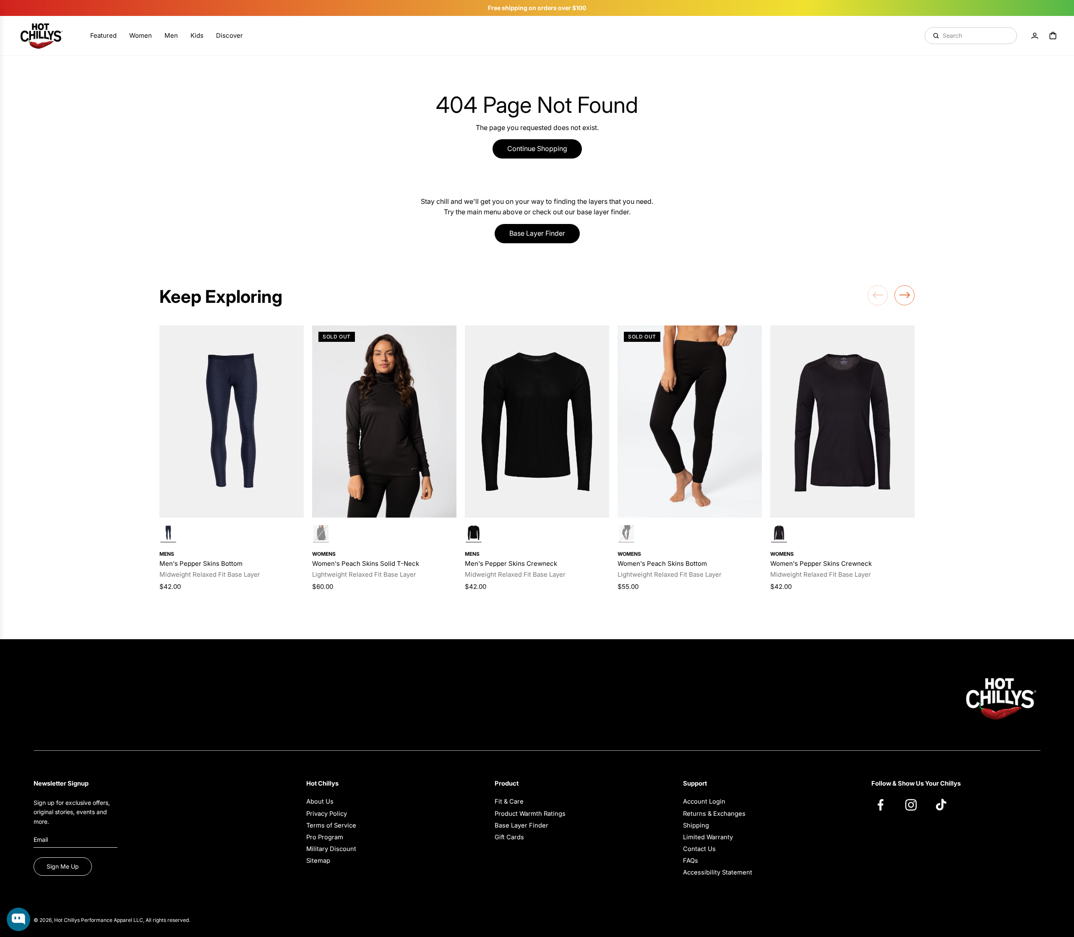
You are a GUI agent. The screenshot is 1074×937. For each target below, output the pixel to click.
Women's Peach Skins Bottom (662, 563)
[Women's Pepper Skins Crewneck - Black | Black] (779, 533)
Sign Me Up (63, 866)
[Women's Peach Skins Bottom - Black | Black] (626, 533)
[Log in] (1034, 35)
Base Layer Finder (537, 233)
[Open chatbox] (18, 919)
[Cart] (1053, 35)
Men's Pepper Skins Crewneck (511, 563)
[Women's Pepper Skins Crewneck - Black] (842, 421)
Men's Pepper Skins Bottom (200, 563)
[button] (878, 295)
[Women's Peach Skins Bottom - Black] (690, 421)
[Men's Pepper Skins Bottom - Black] (231, 421)
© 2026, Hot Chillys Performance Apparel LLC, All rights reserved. (112, 920)
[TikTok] (945, 804)
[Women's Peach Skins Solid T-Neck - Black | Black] (321, 533)
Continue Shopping (537, 148)
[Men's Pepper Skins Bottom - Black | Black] (168, 533)
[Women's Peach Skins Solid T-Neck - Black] (384, 421)
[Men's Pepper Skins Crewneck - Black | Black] (474, 533)
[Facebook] (885, 804)
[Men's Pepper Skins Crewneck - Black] (537, 421)
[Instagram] (915, 804)
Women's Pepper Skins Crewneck (821, 563)
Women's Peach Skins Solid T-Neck (365, 563)
